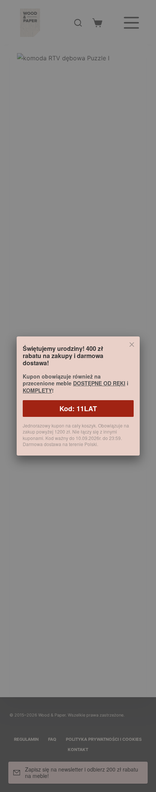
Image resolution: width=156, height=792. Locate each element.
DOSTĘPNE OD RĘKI (99, 383)
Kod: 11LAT (78, 408)
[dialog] (78, 396)
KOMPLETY (37, 390)
